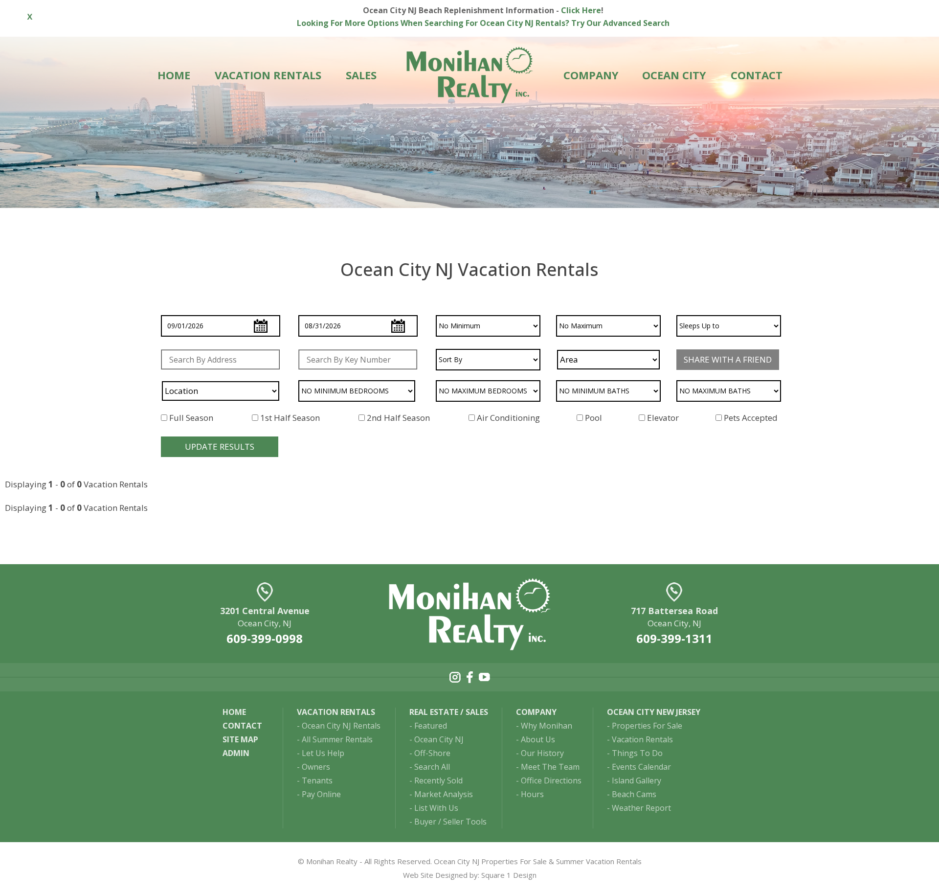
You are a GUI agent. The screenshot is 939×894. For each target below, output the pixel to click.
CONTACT (756, 75)
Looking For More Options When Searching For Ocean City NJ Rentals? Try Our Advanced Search (483, 23)
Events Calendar (641, 766)
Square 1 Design (509, 875)
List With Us (436, 807)
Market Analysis (443, 794)
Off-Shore (432, 753)
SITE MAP (240, 739)
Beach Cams (634, 794)
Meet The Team (550, 766)
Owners (316, 766)
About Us (538, 739)
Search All (432, 766)
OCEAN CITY (674, 75)
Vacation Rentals (642, 739)
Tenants (317, 780)
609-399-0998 (264, 638)
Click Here (581, 10)
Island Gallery (636, 780)
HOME (173, 75)
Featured (430, 725)
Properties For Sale (647, 725)
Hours (532, 794)
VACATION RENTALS (268, 75)
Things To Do (637, 753)
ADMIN (236, 753)
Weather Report (641, 807)
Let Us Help (323, 753)
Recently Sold (438, 780)
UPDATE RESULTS (219, 446)
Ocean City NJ (439, 739)
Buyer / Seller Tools (450, 821)
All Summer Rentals (337, 739)
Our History (542, 753)
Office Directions (551, 780)
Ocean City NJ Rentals (341, 725)
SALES (361, 75)
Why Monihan (546, 725)
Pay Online (321, 794)
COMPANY (591, 75)
